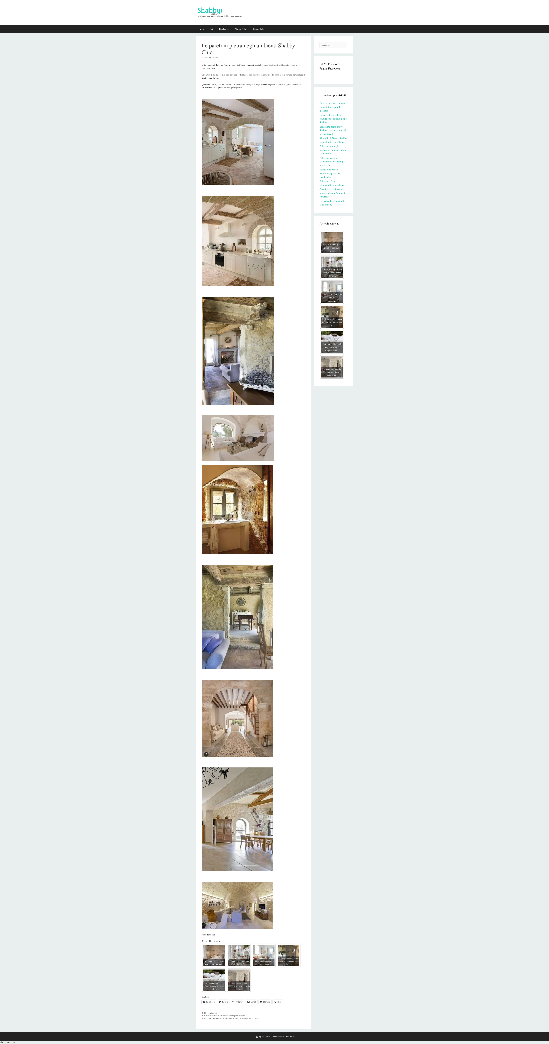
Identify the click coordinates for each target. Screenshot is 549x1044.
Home (201, 28)
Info (211, 28)
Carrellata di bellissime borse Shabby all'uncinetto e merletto (333, 193)
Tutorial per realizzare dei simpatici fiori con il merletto (333, 107)
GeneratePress (278, 1036)
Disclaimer (224, 28)
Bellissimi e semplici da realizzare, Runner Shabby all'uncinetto (333, 150)
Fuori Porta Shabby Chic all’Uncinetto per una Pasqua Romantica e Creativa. (232, 1018)
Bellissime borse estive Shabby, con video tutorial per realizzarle (333, 130)
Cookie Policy (259, 28)
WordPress (290, 1036)
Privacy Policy (240, 28)
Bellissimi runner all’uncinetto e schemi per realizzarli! (224, 1015)
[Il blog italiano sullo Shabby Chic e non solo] (221, 11)
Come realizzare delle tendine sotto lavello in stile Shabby (333, 118)
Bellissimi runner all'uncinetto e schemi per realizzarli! (332, 161)
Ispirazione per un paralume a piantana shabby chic (330, 173)
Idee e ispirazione (210, 1013)
